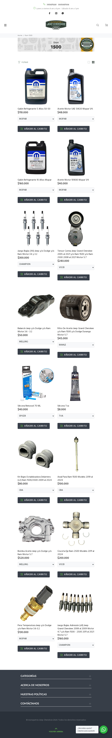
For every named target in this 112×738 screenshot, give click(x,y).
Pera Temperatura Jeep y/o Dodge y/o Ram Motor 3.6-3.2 (34, 627)
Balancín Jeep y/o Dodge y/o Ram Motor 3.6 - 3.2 (34, 330)
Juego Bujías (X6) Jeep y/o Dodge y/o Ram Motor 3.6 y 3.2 (36, 252)
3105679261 (51, 4)
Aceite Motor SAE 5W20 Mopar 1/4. (75, 109)
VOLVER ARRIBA (56, 731)
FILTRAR (25, 62)
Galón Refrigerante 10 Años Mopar (34, 180)
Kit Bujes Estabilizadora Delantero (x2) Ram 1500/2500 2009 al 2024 (35, 478)
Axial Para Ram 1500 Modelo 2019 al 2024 (75, 478)
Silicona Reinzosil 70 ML (29, 406)
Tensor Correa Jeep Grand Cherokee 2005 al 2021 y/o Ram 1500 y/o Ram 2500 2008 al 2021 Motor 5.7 (75, 254)
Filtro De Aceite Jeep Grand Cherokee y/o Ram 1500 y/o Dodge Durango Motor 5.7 (75, 332)
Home (20, 35)
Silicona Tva (63, 406)
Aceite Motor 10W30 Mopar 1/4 (73, 180)
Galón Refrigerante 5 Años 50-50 (34, 109)
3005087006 (63, 4)
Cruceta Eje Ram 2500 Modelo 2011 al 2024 (75, 552)
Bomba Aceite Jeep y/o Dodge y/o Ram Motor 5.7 (35, 552)
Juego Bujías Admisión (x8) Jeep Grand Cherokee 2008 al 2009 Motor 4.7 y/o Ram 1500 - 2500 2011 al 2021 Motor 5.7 (75, 630)
